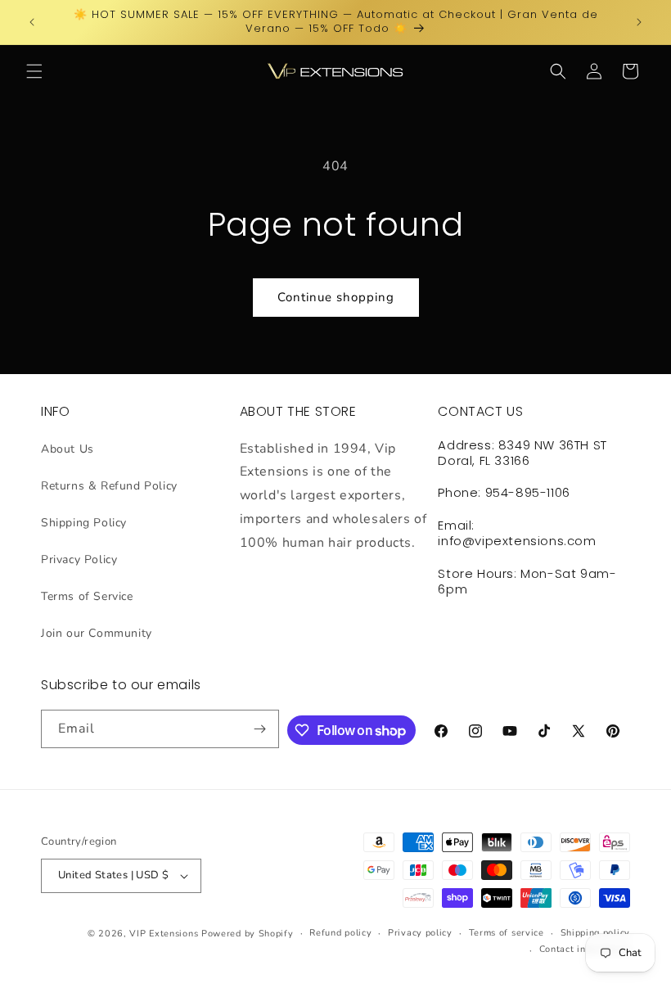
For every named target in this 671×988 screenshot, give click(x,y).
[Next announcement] (639, 22)
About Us (67, 449)
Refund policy (340, 933)
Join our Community (96, 633)
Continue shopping (335, 297)
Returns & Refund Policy (109, 486)
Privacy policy (420, 933)
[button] (34, 71)
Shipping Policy (84, 522)
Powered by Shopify (247, 933)
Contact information (584, 949)
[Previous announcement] (32, 22)
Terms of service (506, 933)
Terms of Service (87, 596)
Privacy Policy (79, 559)
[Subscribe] (260, 729)
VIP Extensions (163, 933)
